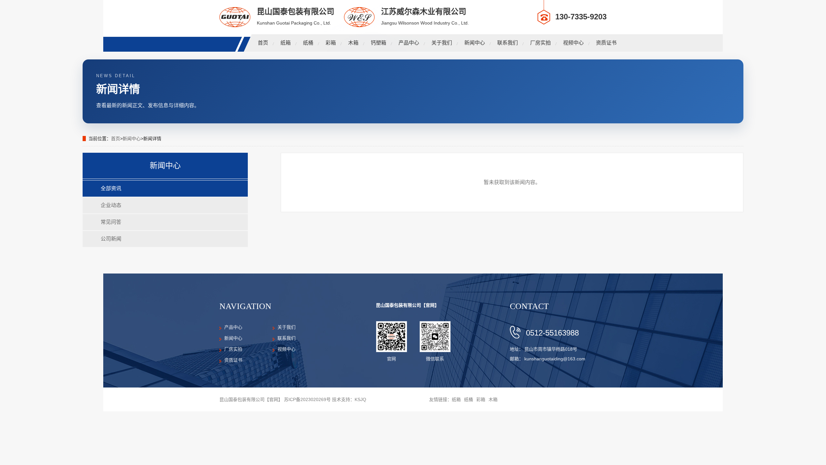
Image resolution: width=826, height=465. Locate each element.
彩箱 (331, 43)
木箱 (353, 43)
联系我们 (507, 43)
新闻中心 (474, 43)
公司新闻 (111, 239)
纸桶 (308, 43)
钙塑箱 (378, 43)
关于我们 (441, 43)
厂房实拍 (540, 43)
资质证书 (606, 43)
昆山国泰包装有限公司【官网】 (407, 305)
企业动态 (111, 205)
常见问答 (111, 222)
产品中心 (408, 43)
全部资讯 (111, 188)
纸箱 (285, 43)
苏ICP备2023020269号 (307, 399)
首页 (263, 43)
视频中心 (573, 43)
